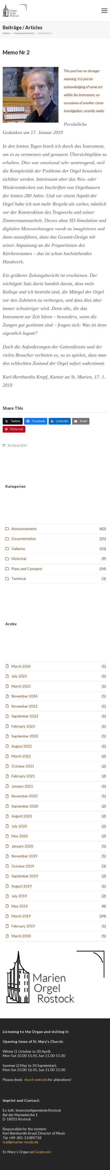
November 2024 (24, 696)
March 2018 (21, 936)
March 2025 (21, 686)
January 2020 (22, 846)
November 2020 (24, 796)
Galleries (18, 549)
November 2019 (24, 856)
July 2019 (19, 896)
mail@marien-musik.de (20, 1142)
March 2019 (21, 916)
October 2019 (22, 866)
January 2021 (22, 786)
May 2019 (19, 906)
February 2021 (23, 776)
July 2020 (19, 826)
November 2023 (24, 706)
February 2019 (23, 926)
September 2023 (24, 716)
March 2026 (21, 666)
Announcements (24, 529)
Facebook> (43, 1152)
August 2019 (21, 886)
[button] (104, 10)
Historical (18, 558)
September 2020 (24, 806)
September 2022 (24, 736)
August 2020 (21, 816)
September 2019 (24, 876)
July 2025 (19, 676)
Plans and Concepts (26, 569)
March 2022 (21, 756)
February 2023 (23, 726)
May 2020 (19, 836)
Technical (18, 578)
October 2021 (22, 766)
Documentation (23, 538)
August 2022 (21, 746)
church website (35, 1080)
